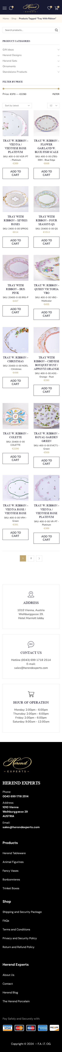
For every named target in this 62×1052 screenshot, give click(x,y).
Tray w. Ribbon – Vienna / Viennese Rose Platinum (15, 146)
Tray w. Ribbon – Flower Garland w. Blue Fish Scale (46, 146)
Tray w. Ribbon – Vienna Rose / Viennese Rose (15, 509)
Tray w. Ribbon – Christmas (15, 359)
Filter (56, 94)
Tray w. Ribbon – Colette (15, 435)
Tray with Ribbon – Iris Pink (15, 289)
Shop (14, 18)
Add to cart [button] (15, 173)
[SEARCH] (56, 30)
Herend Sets (10, 61)
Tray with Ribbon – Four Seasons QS (46, 220)
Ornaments (9, 66)
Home (6, 18)
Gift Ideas (8, 49)
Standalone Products (15, 72)
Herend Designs (12, 55)
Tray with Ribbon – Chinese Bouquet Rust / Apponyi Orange (46, 363)
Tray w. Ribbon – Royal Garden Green (46, 437)
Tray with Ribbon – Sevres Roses (15, 220)
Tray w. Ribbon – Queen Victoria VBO (46, 289)
